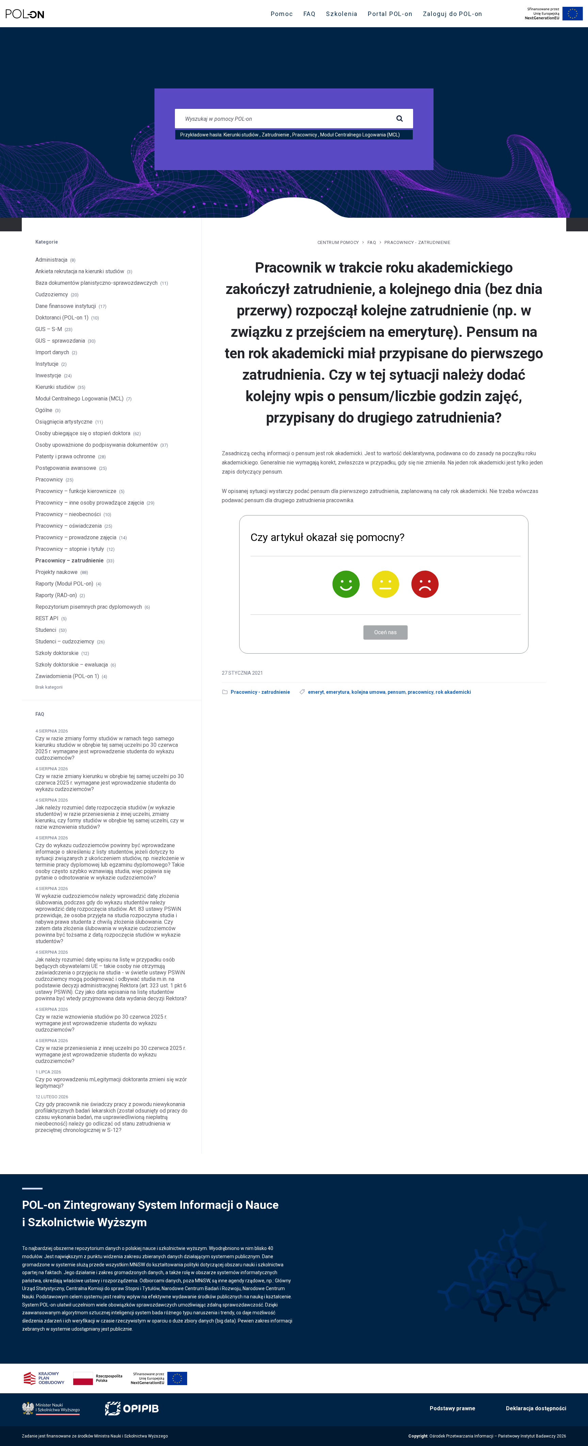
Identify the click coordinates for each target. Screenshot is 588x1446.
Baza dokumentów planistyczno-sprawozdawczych (96, 283)
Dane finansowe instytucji (65, 306)
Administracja (51, 260)
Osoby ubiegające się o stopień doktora (82, 433)
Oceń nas (385, 632)
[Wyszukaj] (399, 119)
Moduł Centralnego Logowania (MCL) (360, 134)
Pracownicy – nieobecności (68, 514)
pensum (397, 692)
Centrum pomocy (338, 242)
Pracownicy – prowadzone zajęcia (75, 537)
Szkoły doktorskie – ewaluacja (71, 664)
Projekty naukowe (56, 572)
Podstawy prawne (452, 1408)
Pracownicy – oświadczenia (68, 526)
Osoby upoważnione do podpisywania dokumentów (96, 445)
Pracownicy (304, 134)
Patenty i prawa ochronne (65, 456)
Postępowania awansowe (65, 468)
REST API (47, 618)
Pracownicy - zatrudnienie (417, 242)
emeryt (316, 692)
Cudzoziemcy (51, 294)
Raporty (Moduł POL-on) (64, 583)
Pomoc (282, 13)
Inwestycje (48, 375)
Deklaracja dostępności (536, 1408)
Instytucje (47, 364)
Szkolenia (344, 15)
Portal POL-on (392, 15)
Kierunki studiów (241, 134)
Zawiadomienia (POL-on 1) (67, 676)
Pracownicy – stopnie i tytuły (69, 549)
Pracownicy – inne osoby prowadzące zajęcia (89, 502)
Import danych (52, 352)
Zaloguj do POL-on (455, 15)
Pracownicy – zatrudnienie (69, 560)
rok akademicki (453, 692)
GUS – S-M (48, 329)
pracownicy (421, 692)
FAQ (310, 13)
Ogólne (43, 410)
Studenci (45, 630)
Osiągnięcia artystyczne (64, 421)
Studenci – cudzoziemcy (64, 641)
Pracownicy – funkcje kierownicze (75, 491)
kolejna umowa (369, 692)
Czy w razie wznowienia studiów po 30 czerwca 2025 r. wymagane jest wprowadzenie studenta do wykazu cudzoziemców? (101, 1023)
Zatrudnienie (275, 134)
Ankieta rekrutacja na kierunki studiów (79, 271)
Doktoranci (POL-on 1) (61, 317)
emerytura (337, 692)
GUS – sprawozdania (60, 341)
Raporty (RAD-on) (56, 595)
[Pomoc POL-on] (25, 13)
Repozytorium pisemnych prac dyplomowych (88, 607)
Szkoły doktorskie (57, 653)
